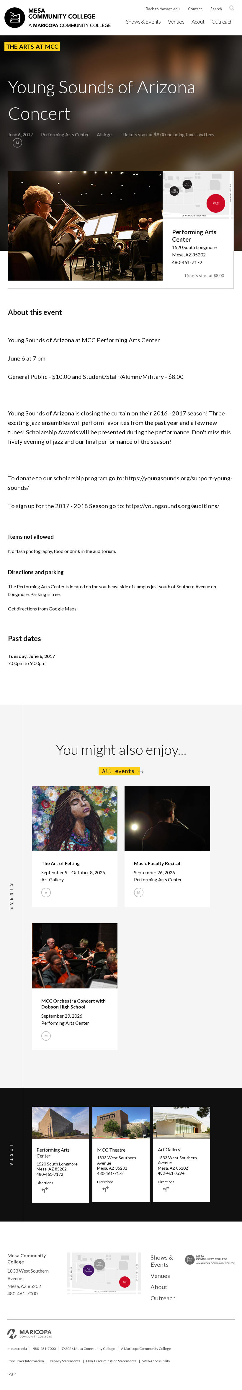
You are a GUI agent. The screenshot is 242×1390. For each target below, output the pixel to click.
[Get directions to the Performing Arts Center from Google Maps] (45, 1190)
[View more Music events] (17, 143)
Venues (176, 22)
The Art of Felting (60, 863)
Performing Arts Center (65, 134)
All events (118, 771)
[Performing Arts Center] (124, 1293)
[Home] (57, 17)
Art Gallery (169, 1149)
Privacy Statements (65, 1361)
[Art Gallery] (99, 1269)
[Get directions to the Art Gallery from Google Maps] (166, 1189)
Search (216, 8)
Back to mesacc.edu (163, 8)
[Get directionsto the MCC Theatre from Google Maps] (105, 1189)
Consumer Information (25, 1361)
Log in (12, 1374)
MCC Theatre (111, 1149)
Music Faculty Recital (157, 863)
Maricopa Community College (147, 1348)
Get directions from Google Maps (42, 608)
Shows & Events (143, 22)
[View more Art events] (46, 892)
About (198, 22)
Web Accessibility (156, 1361)
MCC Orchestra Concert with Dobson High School (73, 1004)
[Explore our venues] (103, 1292)
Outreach (222, 22)
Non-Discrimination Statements (111, 1361)
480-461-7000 (44, 1348)
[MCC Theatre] (87, 1277)
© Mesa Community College (88, 1348)
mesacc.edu (17, 1348)
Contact (195, 8)
